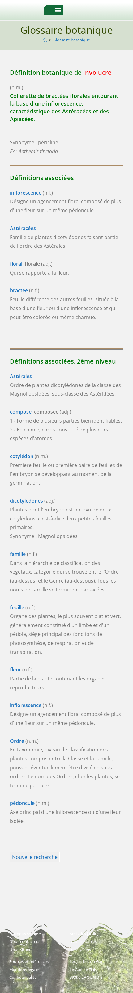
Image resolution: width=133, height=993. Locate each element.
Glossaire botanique (71, 40)
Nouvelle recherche (35, 857)
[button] (58, 10)
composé (21, 411)
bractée (19, 290)
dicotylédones (26, 500)
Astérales (21, 376)
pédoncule (22, 803)
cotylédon (21, 456)
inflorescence (25, 192)
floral (16, 263)
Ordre (17, 741)
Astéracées (23, 228)
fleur (15, 669)
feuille (17, 607)
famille (18, 554)
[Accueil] (45, 40)
